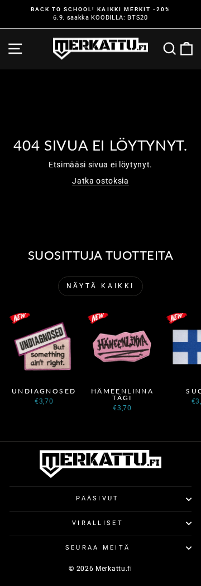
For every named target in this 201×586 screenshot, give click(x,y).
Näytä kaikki (100, 286)
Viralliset (97, 523)
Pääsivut (97, 498)
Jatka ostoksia (100, 180)
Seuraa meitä (98, 547)
